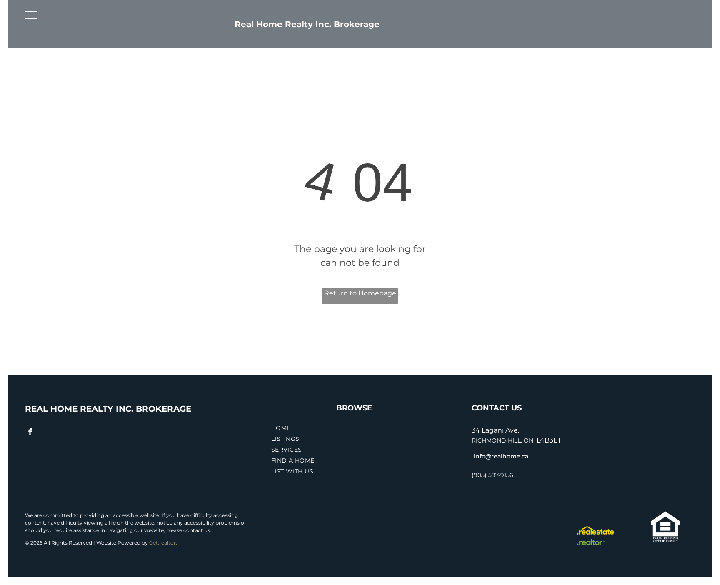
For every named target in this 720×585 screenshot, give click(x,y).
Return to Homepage (360, 293)
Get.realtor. (163, 543)
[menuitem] (366, 429)
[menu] (31, 15)
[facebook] (30, 433)
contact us (196, 530)
